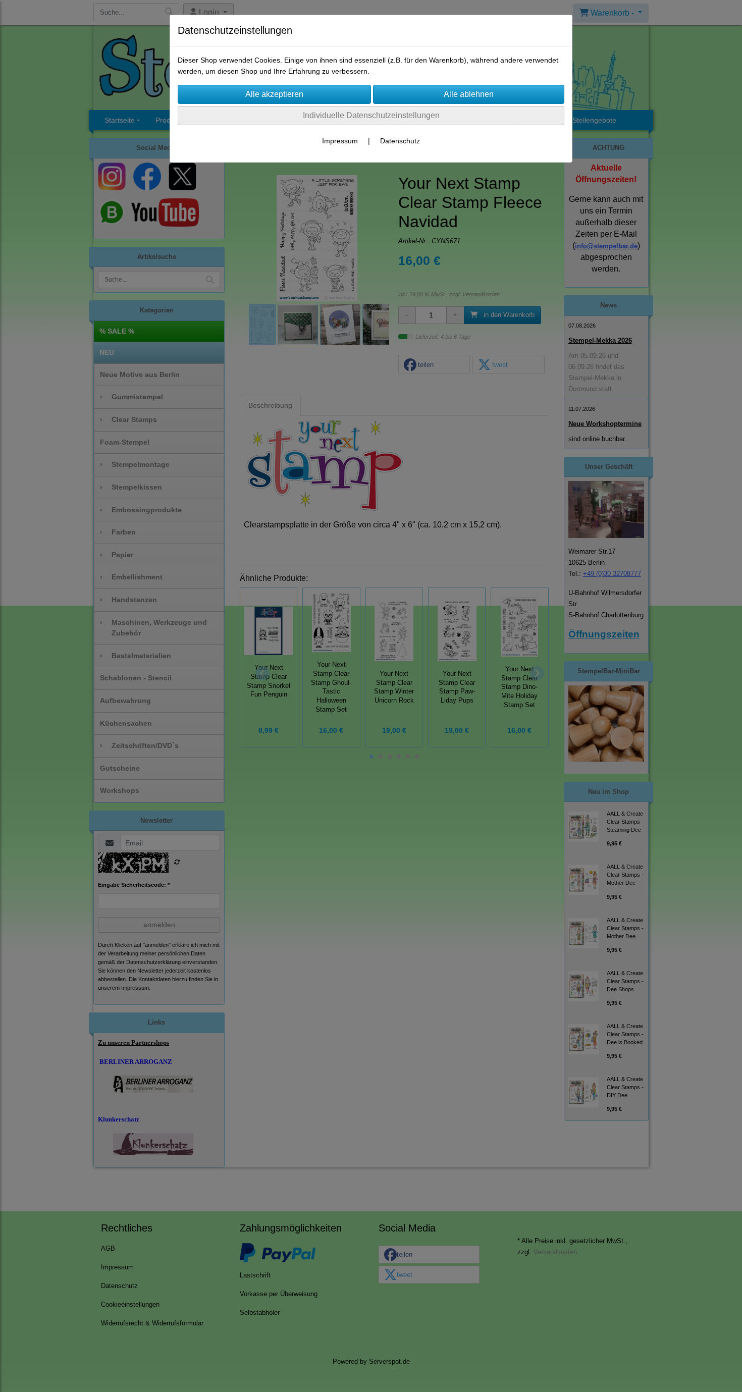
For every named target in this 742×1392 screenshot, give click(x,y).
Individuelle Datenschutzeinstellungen (371, 115)
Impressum (340, 141)
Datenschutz (400, 141)
